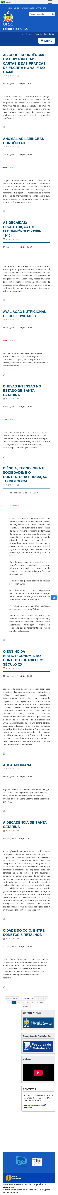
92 (36, 998)
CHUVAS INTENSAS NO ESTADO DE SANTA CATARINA (22, 390)
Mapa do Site (41, 8)
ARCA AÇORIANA (17, 764)
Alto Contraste (27, 8)
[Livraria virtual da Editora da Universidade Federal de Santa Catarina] (38, 1027)
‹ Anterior (30, 998)
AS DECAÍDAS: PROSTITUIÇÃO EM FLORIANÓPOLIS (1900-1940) (22, 229)
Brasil (8, 2)
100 (33, 1002)
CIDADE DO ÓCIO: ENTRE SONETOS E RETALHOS (24, 932)
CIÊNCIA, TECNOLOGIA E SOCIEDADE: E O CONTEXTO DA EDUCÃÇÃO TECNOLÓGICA (25, 474)
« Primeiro (23, 998)
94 (45, 998)
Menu (48, 40)
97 (18, 1002)
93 (41, 998)
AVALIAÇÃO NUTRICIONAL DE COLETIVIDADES (24, 313)
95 (9, 1002)
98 (23, 1002)
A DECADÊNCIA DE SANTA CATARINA (25, 824)
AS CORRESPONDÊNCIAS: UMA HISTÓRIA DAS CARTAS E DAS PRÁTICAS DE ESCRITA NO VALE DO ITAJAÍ (25, 63)
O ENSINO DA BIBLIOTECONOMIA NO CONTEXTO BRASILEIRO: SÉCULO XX (23, 658)
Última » (26, 1006)
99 (28, 1002)
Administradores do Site (44, 34)
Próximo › (40, 1002)
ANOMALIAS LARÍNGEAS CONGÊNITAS (23, 140)
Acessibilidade (13, 8)
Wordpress (8, 1187)
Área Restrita (27, 34)
